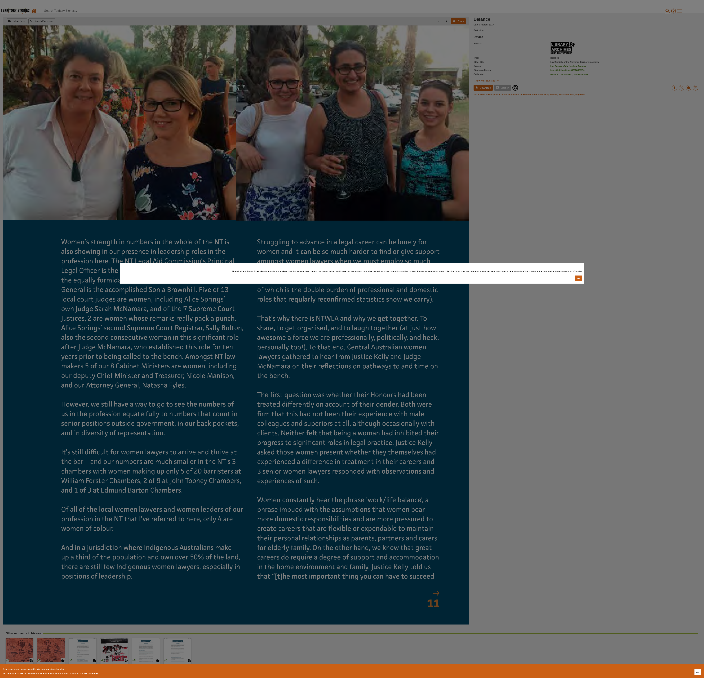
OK (578, 278)
